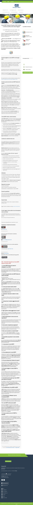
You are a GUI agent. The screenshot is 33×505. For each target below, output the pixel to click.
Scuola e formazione (16, 206)
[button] (2, 18)
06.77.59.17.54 (10, 248)
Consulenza (21, 12)
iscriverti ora (5, 229)
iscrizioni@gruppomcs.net (7, 239)
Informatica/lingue (14, 12)
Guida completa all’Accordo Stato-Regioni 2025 (9, 79)
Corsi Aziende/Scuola (6, 12)
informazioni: (6, 253)
